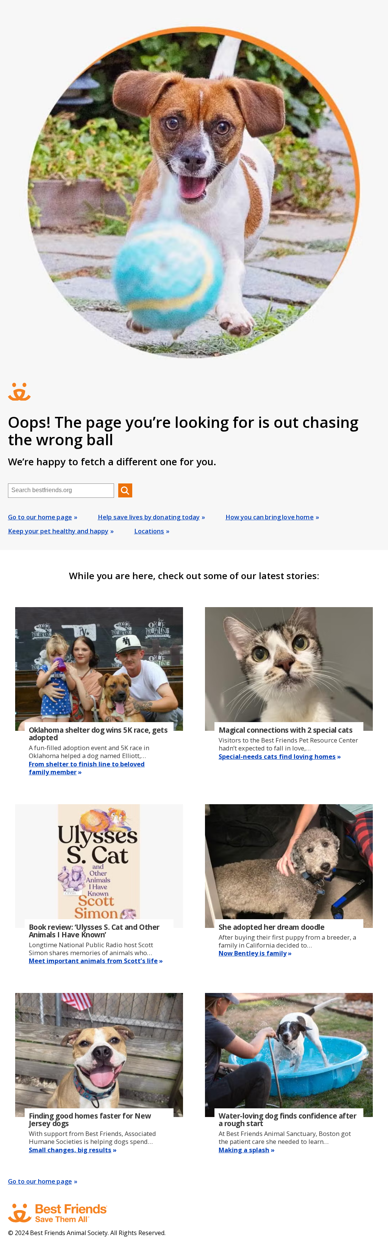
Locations (149, 531)
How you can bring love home (269, 517)
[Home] (65, 1213)
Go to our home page (40, 517)
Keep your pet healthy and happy (58, 531)
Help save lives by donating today (149, 517)
